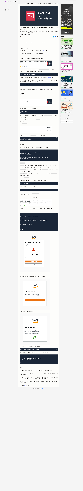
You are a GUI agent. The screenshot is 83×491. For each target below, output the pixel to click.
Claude (32, 3)
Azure (43, 3)
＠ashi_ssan (43, 50)
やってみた (7, 9)
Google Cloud (39, 3)
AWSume (49, 77)
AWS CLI (30, 34)
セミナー (45, 3)
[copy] (56, 74)
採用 (57, 3)
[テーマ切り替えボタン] (77, 1)
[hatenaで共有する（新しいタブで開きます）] (53, 36)
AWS (29, 3)
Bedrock (35, 3)
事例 (55, 3)
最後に (6, 10)
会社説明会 (49, 3)
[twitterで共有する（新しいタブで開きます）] (57, 37)
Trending (26, 3)
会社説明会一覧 (66, 118)
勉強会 (53, 3)
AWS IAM (22, 34)
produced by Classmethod (16, 1)
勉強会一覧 (67, 121)
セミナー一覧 (66, 115)
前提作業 (6, 7)
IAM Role (26, 34)
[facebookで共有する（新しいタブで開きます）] (55, 36)
